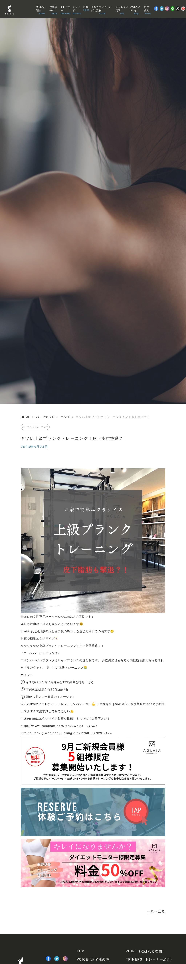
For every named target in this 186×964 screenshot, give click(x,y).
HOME (25, 417)
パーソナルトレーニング (53, 417)
